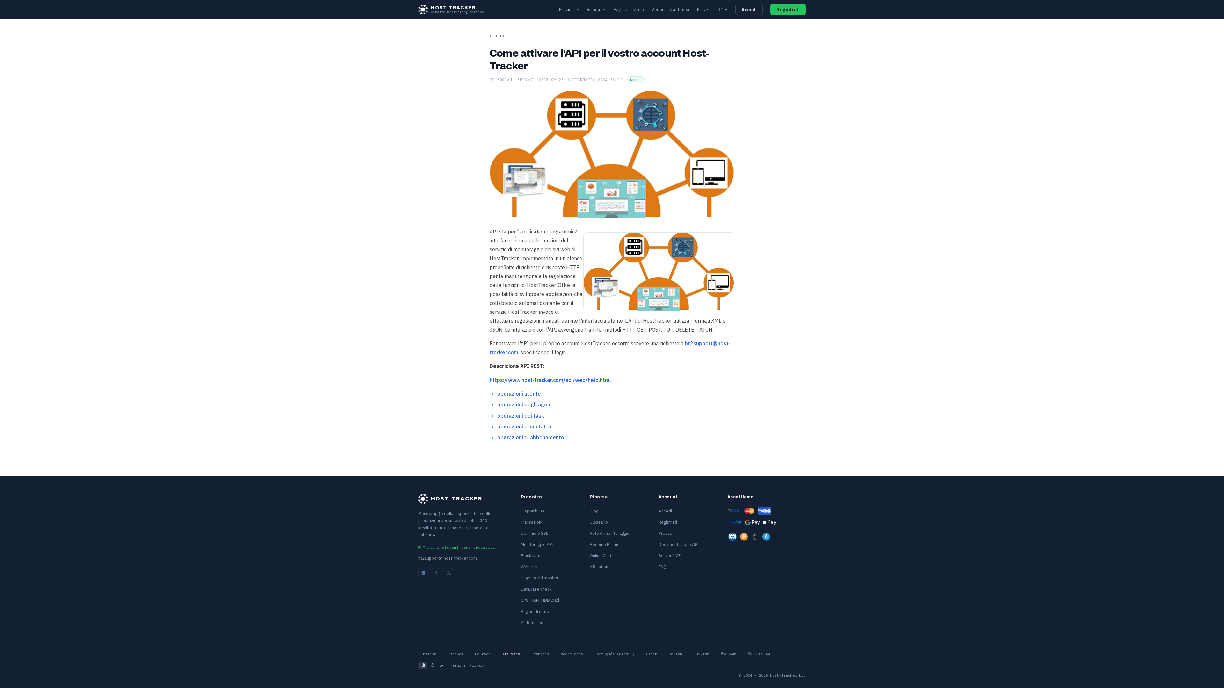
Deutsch (483, 653)
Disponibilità (532, 511)
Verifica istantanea (670, 9)
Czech (651, 653)
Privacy (477, 665)
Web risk (529, 567)
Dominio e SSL (534, 533)
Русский (728, 653)
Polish (675, 653)
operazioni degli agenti (525, 404)
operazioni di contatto (524, 426)
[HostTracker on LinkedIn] (423, 573)
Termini (458, 665)
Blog (500, 36)
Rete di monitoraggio (610, 533)
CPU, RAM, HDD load (540, 600)
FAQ (663, 567)
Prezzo (704, 9)
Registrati (788, 9)
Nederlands (572, 653)
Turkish (701, 653)
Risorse (594, 9)
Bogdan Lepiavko (516, 79)
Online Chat (600, 555)
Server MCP (670, 555)
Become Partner (605, 544)
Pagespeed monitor (540, 578)
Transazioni (531, 522)
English (428, 653)
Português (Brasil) (614, 653)
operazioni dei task (520, 415)
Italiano (511, 653)
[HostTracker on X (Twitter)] (449, 573)
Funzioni (567, 9)
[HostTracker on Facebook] (436, 573)
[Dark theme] (441, 665)
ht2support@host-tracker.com (447, 558)
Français (540, 653)
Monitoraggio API (537, 544)
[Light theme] (432, 665)
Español (455, 653)
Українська (759, 653)
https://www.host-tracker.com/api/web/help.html (550, 380)
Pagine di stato (629, 9)
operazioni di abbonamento (530, 437)
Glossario (599, 522)
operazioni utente (519, 394)
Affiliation (599, 567)
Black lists (530, 555)
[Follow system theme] (423, 665)
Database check (536, 589)
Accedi (749, 9)
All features (532, 622)
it (720, 9)
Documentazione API (679, 544)
